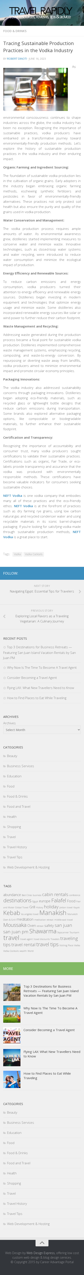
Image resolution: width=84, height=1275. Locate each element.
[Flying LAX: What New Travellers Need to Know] (11, 1057)
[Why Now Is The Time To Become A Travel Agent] (11, 1014)
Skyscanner (63, 932)
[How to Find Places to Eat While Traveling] (11, 1079)
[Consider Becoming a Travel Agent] (11, 1035)
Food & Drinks (14, 31)
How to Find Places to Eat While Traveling (36, 698)
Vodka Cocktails (33, 554)
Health (12, 816)
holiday (51, 907)
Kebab (11, 913)
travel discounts (42, 939)
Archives (9, 723)
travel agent (26, 939)
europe (44, 900)
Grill (32, 906)
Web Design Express (40, 1253)
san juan (63, 925)
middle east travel (63, 919)
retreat (40, 925)
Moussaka (14, 924)
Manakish (53, 912)
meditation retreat (43, 919)
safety (49, 925)
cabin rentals (55, 894)
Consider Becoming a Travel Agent (32, 677)
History (39, 907)
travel (11, 937)
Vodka (17, 554)
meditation (25, 919)
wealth (23, 950)
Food (10, 786)
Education (14, 776)
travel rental (23, 944)
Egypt (35, 901)
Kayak (76, 907)
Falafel (58, 900)
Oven (31, 925)
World (31, 950)
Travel (11, 837)
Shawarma (42, 931)
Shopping (14, 827)
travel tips (47, 944)
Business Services (20, 766)
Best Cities (27, 895)
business (37, 895)
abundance (12, 894)
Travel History (17, 847)
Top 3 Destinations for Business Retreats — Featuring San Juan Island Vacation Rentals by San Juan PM (39, 652)
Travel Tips (14, 857)
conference (74, 895)
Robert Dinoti (17, 59)
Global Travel (21, 907)
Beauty (12, 756)
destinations (17, 900)
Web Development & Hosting (28, 867)
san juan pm (15, 932)
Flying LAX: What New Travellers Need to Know (40, 688)
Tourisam (74, 932)
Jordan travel (66, 907)
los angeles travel (30, 914)
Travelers (55, 939)
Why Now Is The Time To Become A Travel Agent (42, 667)
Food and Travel (18, 806)
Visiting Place (66, 945)
